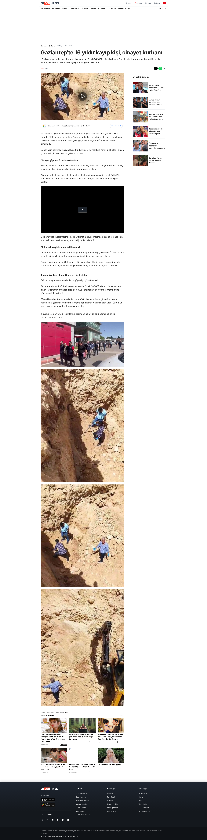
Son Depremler (112, 808)
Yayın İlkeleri (143, 804)
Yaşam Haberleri (81, 804)
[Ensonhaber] (50, 3)
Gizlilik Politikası (144, 811)
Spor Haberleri (81, 797)
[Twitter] (42, 820)
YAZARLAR (56, 9)
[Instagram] (47, 820)
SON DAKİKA (45, 9)
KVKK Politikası (144, 808)
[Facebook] (58, 820)
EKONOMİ (75, 9)
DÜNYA (93, 9)
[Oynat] (82, 96)
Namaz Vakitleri (112, 804)
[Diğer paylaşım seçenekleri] (164, 68)
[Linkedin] (68, 820)
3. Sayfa (52, 46)
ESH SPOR (84, 9)
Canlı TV (110, 793)
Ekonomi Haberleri (82, 800)
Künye (141, 797)
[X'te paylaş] (156, 68)
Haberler (44, 46)
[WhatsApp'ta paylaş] (160, 68)
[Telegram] (63, 820)
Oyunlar (110, 800)
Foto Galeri (111, 797)
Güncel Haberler (81, 793)
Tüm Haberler (80, 811)
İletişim (141, 800)
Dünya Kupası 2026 (83, 815)
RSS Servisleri (112, 811)
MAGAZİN (101, 9)
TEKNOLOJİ (112, 9)
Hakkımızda (143, 793)
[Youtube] (52, 820)
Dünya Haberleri (81, 808)
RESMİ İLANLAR (124, 9)
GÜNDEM (65, 9)
